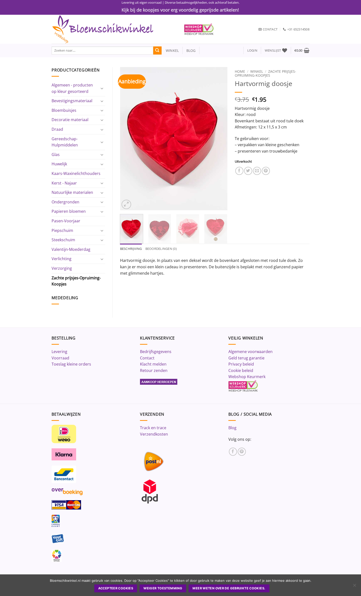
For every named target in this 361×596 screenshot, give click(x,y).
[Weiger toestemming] (354, 587)
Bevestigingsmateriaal (72, 100)
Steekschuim (63, 239)
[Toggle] (102, 88)
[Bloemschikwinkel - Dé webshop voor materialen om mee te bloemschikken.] (114, 29)
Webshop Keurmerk (246, 376)
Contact (147, 358)
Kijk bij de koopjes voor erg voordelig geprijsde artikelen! (180, 10)
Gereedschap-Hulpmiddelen (65, 142)
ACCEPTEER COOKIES (115, 588)
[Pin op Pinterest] (266, 171)
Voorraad (60, 358)
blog (191, 50)
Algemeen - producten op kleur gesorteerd (72, 88)
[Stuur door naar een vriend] (257, 171)
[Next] (219, 138)
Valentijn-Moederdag (71, 249)
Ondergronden (65, 202)
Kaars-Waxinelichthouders (76, 173)
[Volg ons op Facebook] (233, 452)
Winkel (256, 71)
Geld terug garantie (246, 358)
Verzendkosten (154, 434)
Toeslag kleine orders (71, 364)
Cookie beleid (240, 370)
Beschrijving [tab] (131, 248)
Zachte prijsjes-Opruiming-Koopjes (76, 281)
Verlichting (61, 258)
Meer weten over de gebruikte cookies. (229, 588)
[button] (252, 50)
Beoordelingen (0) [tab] (161, 248)
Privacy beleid (241, 364)
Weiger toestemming (162, 588)
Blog (232, 427)
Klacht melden (153, 364)
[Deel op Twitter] (248, 171)
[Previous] (128, 138)
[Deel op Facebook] (239, 171)
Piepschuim (62, 230)
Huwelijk (59, 164)
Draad (57, 129)
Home (240, 71)
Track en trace (153, 427)
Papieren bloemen (69, 211)
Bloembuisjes (64, 110)
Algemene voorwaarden (250, 351)
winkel (170, 50)
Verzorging (62, 268)
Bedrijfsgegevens (155, 351)
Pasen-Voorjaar (66, 221)
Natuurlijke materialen (72, 192)
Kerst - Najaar (64, 183)
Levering (59, 351)
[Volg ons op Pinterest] (242, 452)
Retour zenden (153, 370)
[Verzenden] (157, 50)
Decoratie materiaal (70, 119)
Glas (56, 154)
